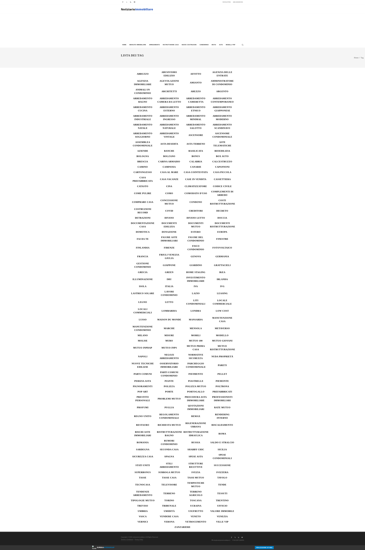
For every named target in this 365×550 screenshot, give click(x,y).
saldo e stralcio (222, 442)
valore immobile (222, 511)
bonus (196, 156)
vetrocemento (195, 522)
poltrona (222, 386)
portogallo (195, 391)
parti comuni (143, 374)
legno (142, 302)
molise (143, 340)
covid (169, 211)
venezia (222, 516)
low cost (222, 311)
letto (169, 302)
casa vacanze (169, 179)
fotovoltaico (222, 247)
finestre (222, 239)
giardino (196, 265)
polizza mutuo (195, 386)
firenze (169, 247)
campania (169, 167)
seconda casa (169, 449)
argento (222, 91)
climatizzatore (196, 186)
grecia (143, 272)
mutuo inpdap (142, 348)
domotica (143, 232)
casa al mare (169, 172)
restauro (142, 425)
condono (196, 202)
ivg (222, 286)
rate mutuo (222, 407)
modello (222, 335)
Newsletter (227, 2)
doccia (222, 218)
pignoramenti (142, 386)
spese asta (196, 456)
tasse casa (169, 477)
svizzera (222, 472)
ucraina (195, 506)
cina (169, 186)
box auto (222, 156)
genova (196, 256)
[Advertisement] (182, 27)
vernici (143, 522)
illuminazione (143, 279)
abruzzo (143, 74)
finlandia (143, 247)
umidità (169, 511)
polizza (169, 386)
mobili (195, 335)
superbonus (143, 472)
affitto (195, 74)
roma (222, 433)
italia (169, 286)
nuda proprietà (222, 356)
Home (356, 58)
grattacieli (222, 265)
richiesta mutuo (169, 425)
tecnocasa (142, 484)
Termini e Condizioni (127, 539)
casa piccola (222, 172)
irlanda (222, 279)
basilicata (195, 151)
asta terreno (195, 144)
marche (169, 328)
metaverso (222, 328)
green (169, 272)
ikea (222, 272)
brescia (142, 161)
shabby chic (195, 449)
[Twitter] (127, 2)
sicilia (222, 449)
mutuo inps (169, 348)
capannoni (222, 167)
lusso (143, 319)
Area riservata (238, 2)
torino (169, 500)
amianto (196, 82)
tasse (142, 477)
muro (169, 340)
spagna (169, 456)
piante (169, 381)
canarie (195, 167)
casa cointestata (196, 172)
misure (169, 335)
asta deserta (169, 144)
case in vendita (195, 179)
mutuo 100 (196, 340)
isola (142, 286)
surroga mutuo (169, 472)
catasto (142, 186)
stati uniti (142, 465)
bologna (142, 156)
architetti (169, 91)
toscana (196, 500)
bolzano (169, 156)
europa (222, 232)
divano (169, 218)
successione (222, 465)
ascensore (195, 135)
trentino (222, 500)
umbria (143, 511)
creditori (196, 211)
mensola (196, 328)
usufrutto (195, 511)
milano (143, 335)
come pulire (142, 193)
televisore (169, 484)
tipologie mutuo (143, 500)
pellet (222, 374)
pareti (222, 365)
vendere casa (169, 516)
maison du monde (169, 319)
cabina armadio (169, 161)
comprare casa (142, 202)
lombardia (169, 311)
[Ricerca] (242, 45)
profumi (142, 407)
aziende (142, 151)
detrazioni (142, 218)
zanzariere (182, 527)
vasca (143, 516)
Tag (362, 58)
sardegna (142, 449)
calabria (195, 161)
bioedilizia (222, 151)
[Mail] (134, 2)
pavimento (195, 374)
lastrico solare (142, 293)
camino (143, 167)
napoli (142, 356)
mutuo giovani (222, 340)
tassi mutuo (195, 477)
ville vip (222, 522)
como (169, 193)
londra (196, 311)
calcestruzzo (222, 161)
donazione (169, 232)
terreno (169, 493)
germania (222, 256)
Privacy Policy (139, 539)
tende (222, 484)
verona (169, 522)
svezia (195, 472)
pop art (143, 391)
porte (169, 391)
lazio (196, 293)
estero (196, 232)
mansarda (196, 319)
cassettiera (222, 179)
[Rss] (131, 2)
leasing (222, 293)
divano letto (196, 218)
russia (195, 442)
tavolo (222, 477)
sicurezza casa (142, 456)
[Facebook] (123, 2)
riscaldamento (222, 425)
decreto (222, 211)
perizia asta (142, 381)
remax (195, 416)
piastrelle (195, 381)
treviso (142, 506)
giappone (169, 265)
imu (169, 279)
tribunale (169, 506)
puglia (169, 407)
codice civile (222, 186)
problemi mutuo (169, 398)
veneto (196, 516)
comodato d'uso (195, 193)
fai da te (143, 239)
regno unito (142, 416)
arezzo (196, 91)
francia (142, 256)
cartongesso (143, 172)
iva (196, 286)
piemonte (222, 381)
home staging (195, 272)
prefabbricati (222, 391)
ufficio (222, 506)
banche (169, 151)
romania (143, 442)
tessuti (222, 493)
